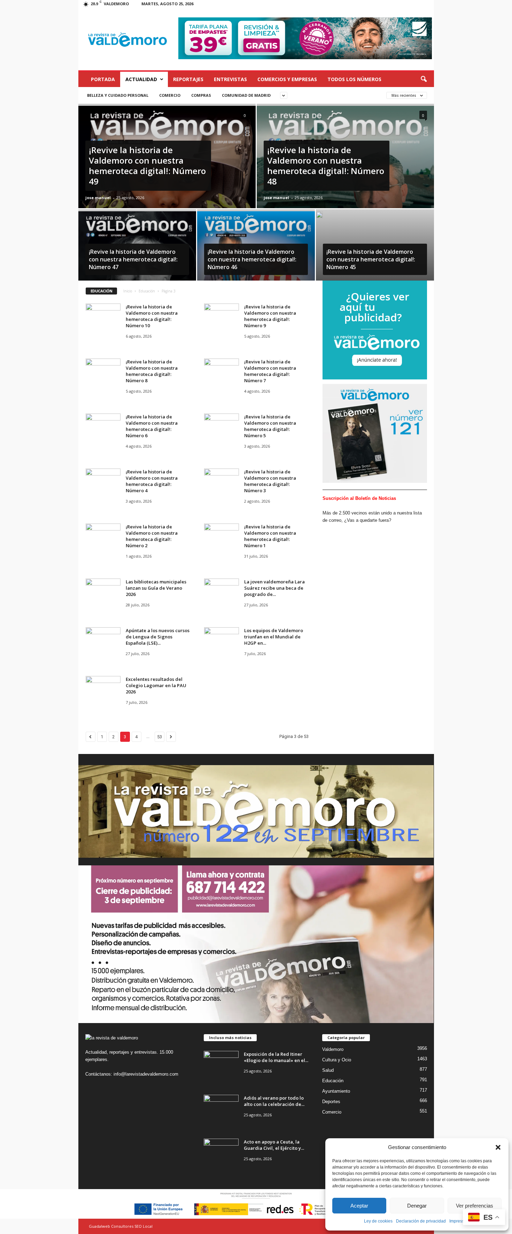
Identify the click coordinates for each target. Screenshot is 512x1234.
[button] (498, 1147)
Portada (103, 79)
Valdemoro (332, 1049)
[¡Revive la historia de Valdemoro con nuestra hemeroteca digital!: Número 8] (103, 371)
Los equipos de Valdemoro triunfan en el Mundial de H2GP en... (273, 636)
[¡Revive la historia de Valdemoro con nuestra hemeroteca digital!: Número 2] (103, 536)
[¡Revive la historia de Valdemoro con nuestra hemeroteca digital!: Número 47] (137, 249)
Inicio (127, 291)
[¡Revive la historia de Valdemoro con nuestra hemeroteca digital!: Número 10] (103, 316)
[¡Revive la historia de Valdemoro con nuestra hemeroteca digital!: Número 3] (221, 481)
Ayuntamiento (336, 1091)
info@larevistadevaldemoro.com (146, 1074)
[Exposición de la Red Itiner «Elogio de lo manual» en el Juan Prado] (221, 1064)
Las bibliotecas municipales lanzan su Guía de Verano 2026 (156, 588)
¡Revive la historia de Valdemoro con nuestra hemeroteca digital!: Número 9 (270, 316)
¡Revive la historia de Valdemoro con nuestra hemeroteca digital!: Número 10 (152, 316)
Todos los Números (354, 79)
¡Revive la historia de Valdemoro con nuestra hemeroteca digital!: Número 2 (152, 536)
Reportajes (188, 79)
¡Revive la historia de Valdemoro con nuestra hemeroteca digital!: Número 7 (270, 371)
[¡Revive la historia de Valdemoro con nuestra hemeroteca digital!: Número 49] (167, 175)
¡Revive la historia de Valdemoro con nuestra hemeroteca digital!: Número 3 (270, 481)
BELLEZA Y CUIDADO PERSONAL (117, 95)
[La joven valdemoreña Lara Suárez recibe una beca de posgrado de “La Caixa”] (221, 591)
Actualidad (141, 79)
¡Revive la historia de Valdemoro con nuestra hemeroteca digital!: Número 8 (152, 371)
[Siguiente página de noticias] (171, 737)
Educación (147, 291)
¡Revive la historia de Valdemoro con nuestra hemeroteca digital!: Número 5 (270, 426)
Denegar (417, 1206)
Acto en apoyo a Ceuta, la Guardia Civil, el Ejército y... (274, 1145)
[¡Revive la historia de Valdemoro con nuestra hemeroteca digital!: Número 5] (221, 426)
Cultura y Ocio (336, 1059)
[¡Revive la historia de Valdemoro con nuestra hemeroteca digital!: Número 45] (319, 217)
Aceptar (359, 1206)
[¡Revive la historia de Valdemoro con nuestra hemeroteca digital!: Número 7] (221, 371)
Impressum (459, 1221)
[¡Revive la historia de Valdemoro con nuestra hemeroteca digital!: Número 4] (103, 481)
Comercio (169, 95)
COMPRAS (201, 95)
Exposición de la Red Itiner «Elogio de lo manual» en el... (276, 1057)
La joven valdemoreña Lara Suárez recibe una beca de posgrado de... (274, 588)
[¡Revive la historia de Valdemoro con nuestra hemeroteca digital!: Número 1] (221, 536)
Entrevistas (230, 79)
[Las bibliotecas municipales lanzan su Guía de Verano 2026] (103, 591)
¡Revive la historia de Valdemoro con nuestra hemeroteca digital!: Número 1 (270, 536)
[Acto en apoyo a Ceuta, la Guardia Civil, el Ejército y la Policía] (221, 1152)
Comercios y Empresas (287, 79)
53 (159, 736)
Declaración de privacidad (421, 1221)
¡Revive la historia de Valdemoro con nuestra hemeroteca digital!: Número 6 (152, 426)
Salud (328, 1070)
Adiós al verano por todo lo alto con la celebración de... (274, 1101)
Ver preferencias (474, 1206)
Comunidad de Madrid (246, 95)
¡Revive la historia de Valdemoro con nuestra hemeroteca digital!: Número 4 (152, 481)
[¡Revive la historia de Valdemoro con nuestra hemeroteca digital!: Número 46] (256, 249)
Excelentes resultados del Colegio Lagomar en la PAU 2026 (156, 685)
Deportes (331, 1101)
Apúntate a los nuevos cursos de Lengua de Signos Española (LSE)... (157, 636)
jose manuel (98, 197)
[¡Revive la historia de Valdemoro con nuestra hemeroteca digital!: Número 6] (103, 426)
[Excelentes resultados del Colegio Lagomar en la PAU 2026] (103, 689)
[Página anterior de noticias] (90, 737)
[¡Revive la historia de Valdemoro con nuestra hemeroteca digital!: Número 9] (221, 316)
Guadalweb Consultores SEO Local (121, 1226)
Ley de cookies (378, 1221)
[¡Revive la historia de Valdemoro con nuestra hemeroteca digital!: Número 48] (345, 175)
